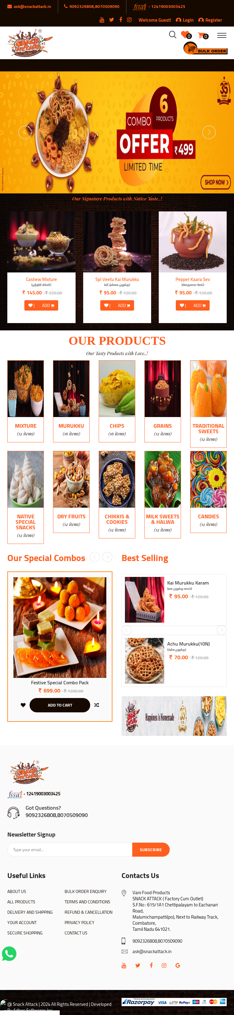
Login (188, 20)
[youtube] (124, 965)
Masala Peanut (192, 282)
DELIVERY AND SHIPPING (30, 912)
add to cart (60, 705)
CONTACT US (76, 933)
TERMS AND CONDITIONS (87, 902)
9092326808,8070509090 (57, 815)
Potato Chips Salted (117, 282)
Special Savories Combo (60, 683)
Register (213, 20)
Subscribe (151, 850)
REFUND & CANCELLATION (88, 912)
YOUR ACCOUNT (22, 923)
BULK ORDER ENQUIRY (86, 891)
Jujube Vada (179, 585)
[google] (178, 965)
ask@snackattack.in (152, 951)
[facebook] (151, 965)
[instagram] (164, 965)
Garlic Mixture (41, 282)
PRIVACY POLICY (79, 923)
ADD (46, 305)
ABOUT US (16, 891)
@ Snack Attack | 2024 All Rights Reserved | (48, 1004)
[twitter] (137, 965)
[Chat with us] (9, 953)
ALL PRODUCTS (21, 902)
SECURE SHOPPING (25, 933)
